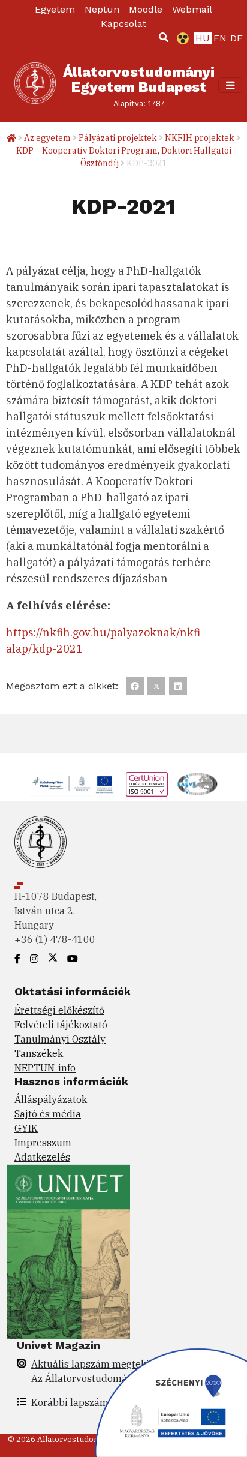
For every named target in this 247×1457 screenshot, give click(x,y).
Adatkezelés (42, 1157)
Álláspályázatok (50, 1099)
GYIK (26, 1128)
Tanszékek (38, 1053)
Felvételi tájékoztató (60, 1025)
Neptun (102, 9)
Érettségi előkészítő (59, 1010)
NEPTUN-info (45, 1068)
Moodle (145, 9)
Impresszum (42, 1143)
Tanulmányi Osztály (60, 1039)
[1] (163, 37)
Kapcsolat (123, 23)
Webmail (192, 9)
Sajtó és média (47, 1114)
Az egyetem (47, 138)
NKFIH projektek (199, 138)
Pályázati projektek (118, 138)
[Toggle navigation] (230, 85)
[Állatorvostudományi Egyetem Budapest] (35, 85)
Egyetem (55, 9)
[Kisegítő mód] (180, 38)
